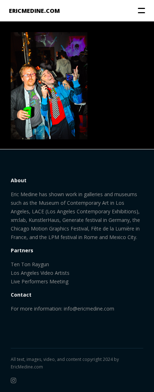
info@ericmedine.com (89, 308)
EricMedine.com (27, 367)
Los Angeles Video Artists (40, 272)
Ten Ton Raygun (30, 264)
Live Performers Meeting (39, 281)
